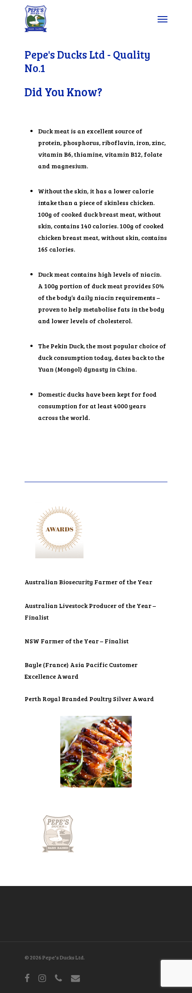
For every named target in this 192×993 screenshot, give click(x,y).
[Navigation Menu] (162, 18)
